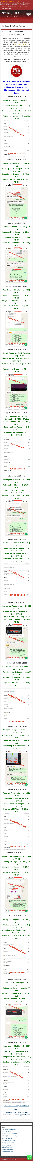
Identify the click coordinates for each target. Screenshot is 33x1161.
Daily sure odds (12, 6)
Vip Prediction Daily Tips (8, 1140)
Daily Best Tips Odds (7, 1138)
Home (3, 6)
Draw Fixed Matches (7, 1144)
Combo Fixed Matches (8, 1142)
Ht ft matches (23, 6)
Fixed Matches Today (7, 1151)
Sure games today (6, 8)
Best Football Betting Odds (9, 1129)
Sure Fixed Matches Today (9, 1)
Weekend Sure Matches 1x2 (9, 1137)
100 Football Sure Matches (9, 1135)
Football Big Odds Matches (12, 31)
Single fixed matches (7, 1149)
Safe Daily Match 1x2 (7, 1131)
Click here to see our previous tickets (16, 1106)
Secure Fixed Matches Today (9, 1133)
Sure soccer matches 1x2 (8, 1153)
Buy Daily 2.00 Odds (7, 1146)
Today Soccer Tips (7, 1147)
